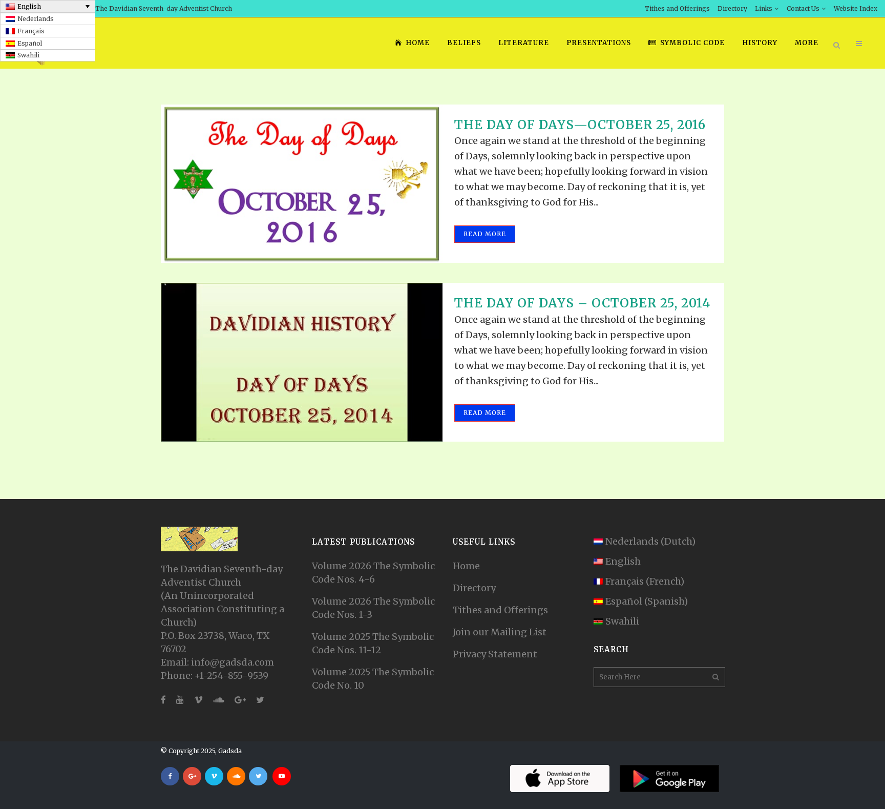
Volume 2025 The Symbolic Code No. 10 (373, 678)
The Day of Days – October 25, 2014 (582, 303)
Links (763, 8)
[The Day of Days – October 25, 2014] (301, 362)
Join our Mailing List (499, 632)
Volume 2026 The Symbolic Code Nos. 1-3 (373, 607)
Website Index (855, 8)
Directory (732, 8)
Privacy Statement (495, 654)
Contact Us (803, 8)
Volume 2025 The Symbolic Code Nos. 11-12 (373, 643)
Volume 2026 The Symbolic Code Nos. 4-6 (373, 572)
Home (466, 566)
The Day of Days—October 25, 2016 (580, 125)
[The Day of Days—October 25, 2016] (301, 184)
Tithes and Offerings (677, 8)
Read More (484, 234)
